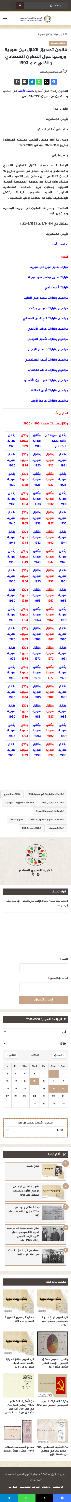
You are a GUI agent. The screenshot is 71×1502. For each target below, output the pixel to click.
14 (63, 1089)
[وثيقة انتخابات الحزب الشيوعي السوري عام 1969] (52, 1385)
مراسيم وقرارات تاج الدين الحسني (45, 318)
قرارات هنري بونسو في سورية (48, 277)
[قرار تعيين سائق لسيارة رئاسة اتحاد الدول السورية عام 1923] (18, 1343)
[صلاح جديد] (53, 1171)
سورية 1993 (16, 820)
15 (53, 1089)
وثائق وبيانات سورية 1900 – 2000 (45, 423)
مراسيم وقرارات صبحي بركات (48, 308)
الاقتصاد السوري (11, 794)
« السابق (59, 1055)
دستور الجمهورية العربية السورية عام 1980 (19, 1319)
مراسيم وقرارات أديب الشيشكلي (46, 360)
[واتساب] (39, 82)
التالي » (11, 1055)
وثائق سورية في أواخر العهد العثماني (55, 441)
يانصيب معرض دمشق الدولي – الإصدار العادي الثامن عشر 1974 (55, 1363)
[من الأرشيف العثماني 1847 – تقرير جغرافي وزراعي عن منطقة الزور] (52, 1431)
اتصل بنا (12, 1487)
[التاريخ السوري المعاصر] (35, 19)
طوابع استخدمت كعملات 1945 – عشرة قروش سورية (18, 1449)
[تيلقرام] (32, 82)
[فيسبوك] (54, 82)
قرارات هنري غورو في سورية (49, 267)
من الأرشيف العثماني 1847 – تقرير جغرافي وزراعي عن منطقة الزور (52, 1451)
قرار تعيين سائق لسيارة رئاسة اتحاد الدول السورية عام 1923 (20, 1363)
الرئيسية (59, 34)
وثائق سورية (45, 34)
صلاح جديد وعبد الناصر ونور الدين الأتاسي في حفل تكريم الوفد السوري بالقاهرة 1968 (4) (23, 1234)
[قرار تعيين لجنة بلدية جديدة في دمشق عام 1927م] (52, 1301)
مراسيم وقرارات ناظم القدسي (48, 370)
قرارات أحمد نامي (56, 287)
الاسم (64, 959)
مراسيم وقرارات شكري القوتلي (47, 339)
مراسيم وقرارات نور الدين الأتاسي (46, 380)
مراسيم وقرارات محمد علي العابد (46, 298)
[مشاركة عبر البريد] (25, 82)
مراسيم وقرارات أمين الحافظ (49, 390)
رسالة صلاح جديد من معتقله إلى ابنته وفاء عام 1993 (23, 1211)
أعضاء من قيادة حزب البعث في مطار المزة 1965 (23, 1252)
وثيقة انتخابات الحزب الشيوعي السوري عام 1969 (52, 1403)
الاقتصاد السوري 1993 (52, 803)
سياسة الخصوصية (30, 1487)
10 (34, 1081)
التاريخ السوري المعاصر (50, 72)
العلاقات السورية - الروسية (19, 803)
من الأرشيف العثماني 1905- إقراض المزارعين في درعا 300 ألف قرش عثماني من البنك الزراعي (19, 1407)
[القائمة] (5, 20)
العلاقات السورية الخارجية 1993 (46, 820)
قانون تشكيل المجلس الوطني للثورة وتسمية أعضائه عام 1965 (26, 1190)
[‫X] (47, 82)
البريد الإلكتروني (58, 978)
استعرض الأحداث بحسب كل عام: (35, 1123)
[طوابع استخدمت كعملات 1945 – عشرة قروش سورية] (18, 1431)
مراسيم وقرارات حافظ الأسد (49, 401)
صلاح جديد (32, 1166)
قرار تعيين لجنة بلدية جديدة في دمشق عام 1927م (55, 1321)
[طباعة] (17, 82)
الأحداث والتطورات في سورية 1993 (45, 794)
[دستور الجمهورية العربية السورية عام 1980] (18, 1301)
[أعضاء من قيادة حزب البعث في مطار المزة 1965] (53, 1256)
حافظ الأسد (26, 91)
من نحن (46, 1487)
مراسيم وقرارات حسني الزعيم (48, 349)
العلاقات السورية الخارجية (49, 811)
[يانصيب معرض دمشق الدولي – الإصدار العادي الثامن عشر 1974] (52, 1343)
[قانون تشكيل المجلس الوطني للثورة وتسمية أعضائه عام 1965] (53, 1192)
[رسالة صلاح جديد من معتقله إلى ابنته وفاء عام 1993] (53, 1213)
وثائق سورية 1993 (31, 828)
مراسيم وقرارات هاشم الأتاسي (48, 329)
